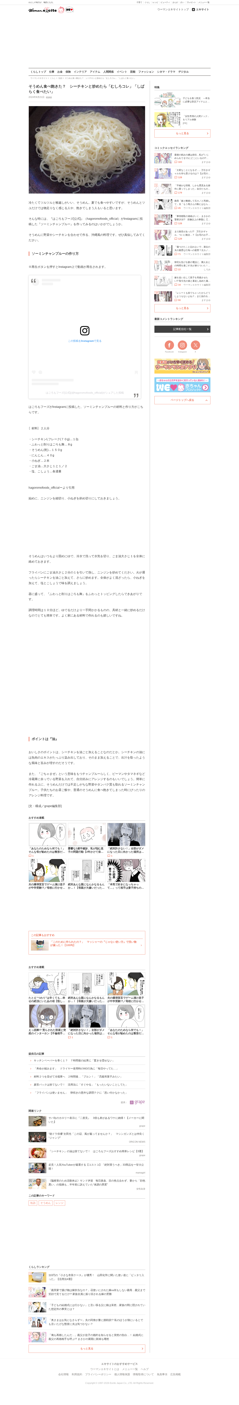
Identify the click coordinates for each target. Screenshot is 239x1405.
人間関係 (108, 71)
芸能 (132, 71)
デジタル (183, 71)
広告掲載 (175, 1374)
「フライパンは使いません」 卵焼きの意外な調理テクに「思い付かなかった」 (81, 1092)
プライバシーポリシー (98, 1374)
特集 (157, 87)
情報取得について (143, 1374)
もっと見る (86, 1348)
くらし (147, 2)
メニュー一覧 (203, 2)
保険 (68, 71)
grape (49, 97)
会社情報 (63, 1374)
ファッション (146, 71)
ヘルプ (145, 1369)
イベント (122, 71)
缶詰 (32, 1202)
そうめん (45, 1202)
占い (182, 2)
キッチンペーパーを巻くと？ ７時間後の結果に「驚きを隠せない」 (74, 1060)
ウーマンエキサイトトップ (173, 9)
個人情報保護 (122, 1374)
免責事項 (162, 1374)
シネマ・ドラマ (166, 71)
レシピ (155, 2)
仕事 (51, 71)
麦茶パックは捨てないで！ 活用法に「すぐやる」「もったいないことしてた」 (81, 1084)
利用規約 (77, 1374)
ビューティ (165, 2)
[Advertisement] (119, 41)
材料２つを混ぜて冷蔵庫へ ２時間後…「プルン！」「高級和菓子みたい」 (78, 1076)
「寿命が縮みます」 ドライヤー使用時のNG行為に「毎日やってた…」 (76, 1068)
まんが (175, 2)
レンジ (59, 1202)
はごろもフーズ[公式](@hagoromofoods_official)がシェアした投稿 (85, 392)
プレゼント (191, 2)
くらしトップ (38, 71)
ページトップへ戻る (182, 399)
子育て (139, 2)
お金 (60, 71)
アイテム (95, 71)
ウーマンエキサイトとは (104, 1369)
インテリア (80, 71)
